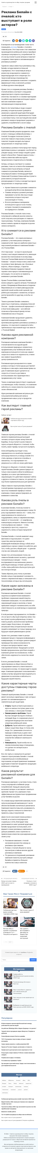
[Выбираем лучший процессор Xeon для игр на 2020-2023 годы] (8, 1007)
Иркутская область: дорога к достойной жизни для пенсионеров (22, 991)
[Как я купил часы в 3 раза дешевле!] (5, 428)
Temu (9, 1083)
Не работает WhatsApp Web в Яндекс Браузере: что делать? (18, 1028)
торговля (13, 1089)
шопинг (26, 1089)
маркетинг (28, 1083)
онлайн (4, 1086)
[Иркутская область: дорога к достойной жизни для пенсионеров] (8, 992)
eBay (24, 1080)
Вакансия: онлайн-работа (8, 1111)
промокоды (18, 1086)
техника (26, 1086)
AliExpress (11, 1080)
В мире (3, 29)
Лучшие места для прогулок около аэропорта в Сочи (16, 1050)
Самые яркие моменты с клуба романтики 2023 (15, 1044)
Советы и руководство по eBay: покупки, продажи (15, 2)
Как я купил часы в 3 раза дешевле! (21, 426)
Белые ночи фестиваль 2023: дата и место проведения (8, 883)
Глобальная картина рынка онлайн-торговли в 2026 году (17, 1099)
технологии (5, 1089)
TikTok (15, 1083)
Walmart (21, 1083)
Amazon (18, 1080)
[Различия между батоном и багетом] (8, 984)
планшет (10, 1086)
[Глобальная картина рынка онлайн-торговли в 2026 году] (5, 421)
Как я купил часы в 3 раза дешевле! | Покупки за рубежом (17, 1120)
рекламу (14, 47)
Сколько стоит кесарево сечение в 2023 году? (30, 883)
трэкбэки (23, 952)
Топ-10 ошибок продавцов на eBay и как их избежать (16, 1114)
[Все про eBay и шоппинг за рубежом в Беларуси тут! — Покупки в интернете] (10, 922)
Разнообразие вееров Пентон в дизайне (13, 1036)
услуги (20, 1089)
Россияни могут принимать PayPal (11, 1060)
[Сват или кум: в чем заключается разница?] (8, 1000)
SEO (29, 1080)
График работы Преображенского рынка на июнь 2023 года (23, 976)
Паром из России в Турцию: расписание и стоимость (16, 1047)
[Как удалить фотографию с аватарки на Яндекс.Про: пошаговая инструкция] (27, 922)
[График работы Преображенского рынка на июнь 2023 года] (8, 976)
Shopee (4, 1083)
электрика (5, 1092)
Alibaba (4, 1080)
